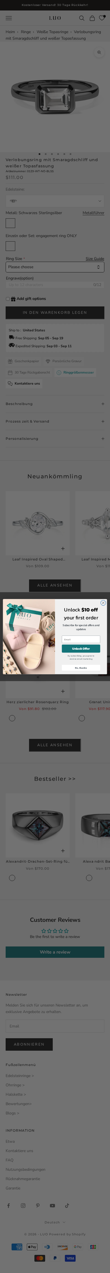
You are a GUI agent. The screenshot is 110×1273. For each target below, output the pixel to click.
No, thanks (81, 667)
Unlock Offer (81, 648)
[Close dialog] (103, 602)
